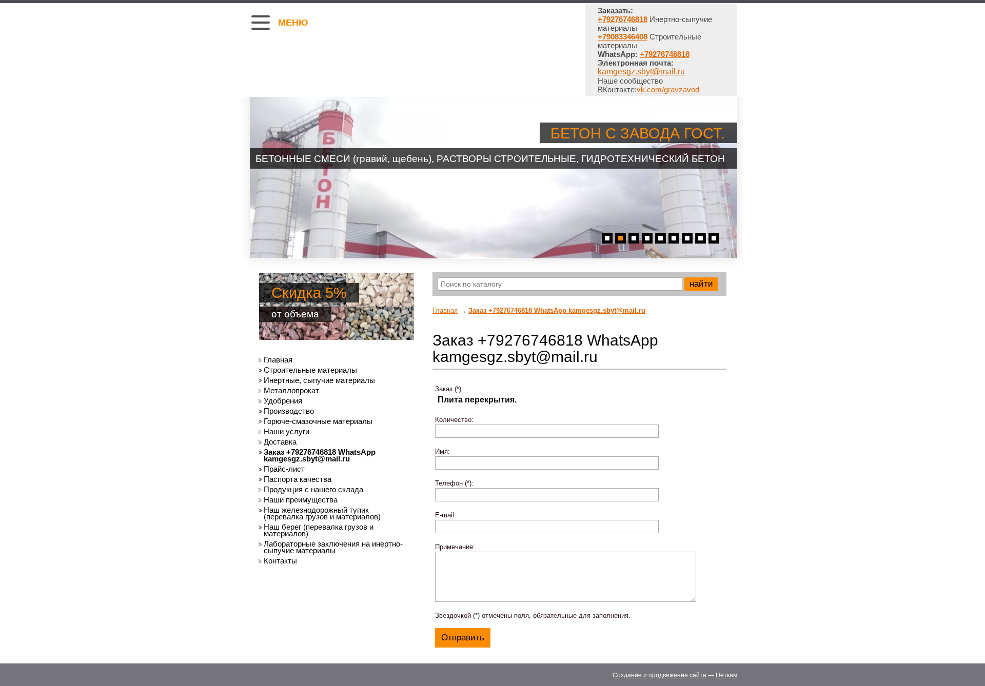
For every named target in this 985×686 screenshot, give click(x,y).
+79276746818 (665, 54)
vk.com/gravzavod (668, 89)
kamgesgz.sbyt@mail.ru (641, 71)
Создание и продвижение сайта (659, 675)
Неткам (726, 675)
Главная (445, 310)
